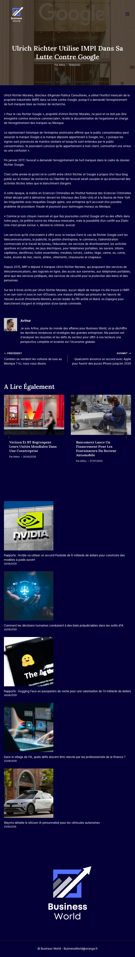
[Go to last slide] (8, 437)
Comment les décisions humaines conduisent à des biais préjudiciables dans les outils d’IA (63, 625)
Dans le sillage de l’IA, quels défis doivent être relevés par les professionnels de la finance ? (64, 757)
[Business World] (16, 15)
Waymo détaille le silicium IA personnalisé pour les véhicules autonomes (52, 822)
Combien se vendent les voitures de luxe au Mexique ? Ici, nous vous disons (33, 358)
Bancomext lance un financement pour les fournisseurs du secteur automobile (96, 448)
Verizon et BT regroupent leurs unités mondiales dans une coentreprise (33, 446)
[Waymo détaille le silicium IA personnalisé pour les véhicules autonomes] (67, 793)
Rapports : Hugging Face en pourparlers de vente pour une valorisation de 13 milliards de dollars (67, 691)
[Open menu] (129, 14)
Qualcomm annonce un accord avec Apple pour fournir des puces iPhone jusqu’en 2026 (101, 358)
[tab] (61, 482)
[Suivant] (126, 437)
